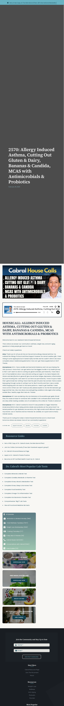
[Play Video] (32, 282)
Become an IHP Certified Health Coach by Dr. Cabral (22, 459)
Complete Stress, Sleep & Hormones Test (18, 485)
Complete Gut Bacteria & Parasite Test (17, 497)
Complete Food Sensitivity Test (14, 489)
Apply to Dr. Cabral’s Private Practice (17, 455)
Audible (45, 425)
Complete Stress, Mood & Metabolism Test (18, 482)
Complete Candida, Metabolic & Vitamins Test (19, 478)
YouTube (36, 425)
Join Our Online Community (13, 447)
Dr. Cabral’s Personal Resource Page (16, 451)
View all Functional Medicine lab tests (17, 505)
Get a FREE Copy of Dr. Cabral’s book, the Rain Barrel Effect (24, 443)
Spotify (28, 425)
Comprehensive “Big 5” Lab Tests (15, 501)
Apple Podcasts (17, 425)
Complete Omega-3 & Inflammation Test (18, 493)
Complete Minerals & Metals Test (15, 474)
